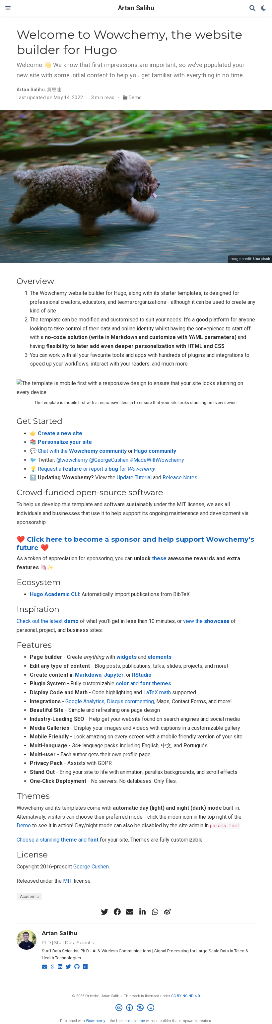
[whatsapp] (155, 912)
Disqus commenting (130, 701)
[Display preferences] (264, 8)
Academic (29, 896)
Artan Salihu (136, 8)
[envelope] (130, 912)
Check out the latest (48, 621)
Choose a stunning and (58, 840)
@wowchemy (72, 460)
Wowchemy (95, 1021)
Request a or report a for (96, 469)
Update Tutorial (134, 477)
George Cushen (91, 866)
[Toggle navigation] (8, 8)
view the (206, 621)
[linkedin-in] (142, 912)
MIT (67, 881)
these (159, 558)
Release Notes (180, 477)
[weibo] (167, 912)
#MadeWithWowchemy (157, 460)
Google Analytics (84, 701)
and (143, 683)
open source (135, 1021)
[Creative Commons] (136, 1008)
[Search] (252, 8)
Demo (135, 97)
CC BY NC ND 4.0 (185, 996)
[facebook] (117, 912)
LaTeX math (157, 692)
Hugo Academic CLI (54, 594)
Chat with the (82, 451)
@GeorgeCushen (108, 460)
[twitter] (104, 912)
